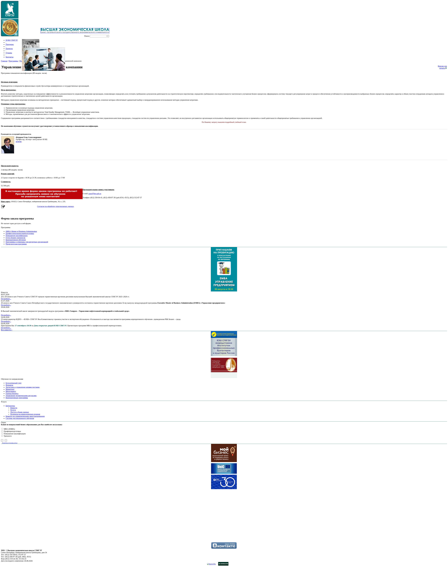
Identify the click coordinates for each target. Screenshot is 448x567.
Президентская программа (16, 244)
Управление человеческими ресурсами (21, 396)
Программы (13, 61)
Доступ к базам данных (19, 412)
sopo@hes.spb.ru (94, 194)
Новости (13, 408)
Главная (4, 61)
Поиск (86, 36)
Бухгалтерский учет (13, 383)
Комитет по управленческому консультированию (25, 416)
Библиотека (10, 406)
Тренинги (7, 436)
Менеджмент (11, 391)
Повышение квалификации (17, 236)
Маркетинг (10, 389)
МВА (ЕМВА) (9, 429)
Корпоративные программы (17, 398)
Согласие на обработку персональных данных (55, 206)
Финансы (9, 385)
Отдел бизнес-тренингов (15, 238)
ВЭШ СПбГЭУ (12, 40)
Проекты (9, 49)
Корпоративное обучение (16, 240)
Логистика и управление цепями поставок (23, 387)
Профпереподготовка (12, 431)
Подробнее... (6, 299)
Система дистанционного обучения (20, 418)
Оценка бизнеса (12, 393)
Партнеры (10, 44)
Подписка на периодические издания (25, 414)
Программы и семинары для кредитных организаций (27, 242)
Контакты (9, 57)
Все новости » (6, 330)
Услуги (13, 410)
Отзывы (9, 53)
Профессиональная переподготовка (20, 233)
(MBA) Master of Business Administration (21, 231)
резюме (19, 142)
